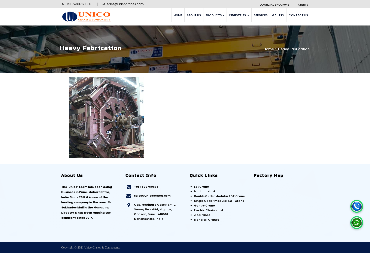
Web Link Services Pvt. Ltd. (293, 247)
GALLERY (278, 15)
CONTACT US (298, 15)
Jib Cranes (202, 215)
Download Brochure (274, 4)
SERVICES (261, 15)
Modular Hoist (204, 191)
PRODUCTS (214, 15)
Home (269, 49)
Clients (303, 4)
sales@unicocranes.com (152, 196)
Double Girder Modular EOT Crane (219, 196)
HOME (178, 15)
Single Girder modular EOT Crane (219, 201)
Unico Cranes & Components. (102, 247)
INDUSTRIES (238, 15)
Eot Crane (201, 187)
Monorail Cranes (206, 220)
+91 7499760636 (146, 187)
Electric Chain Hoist (208, 210)
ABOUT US (194, 15)
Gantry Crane (204, 206)
